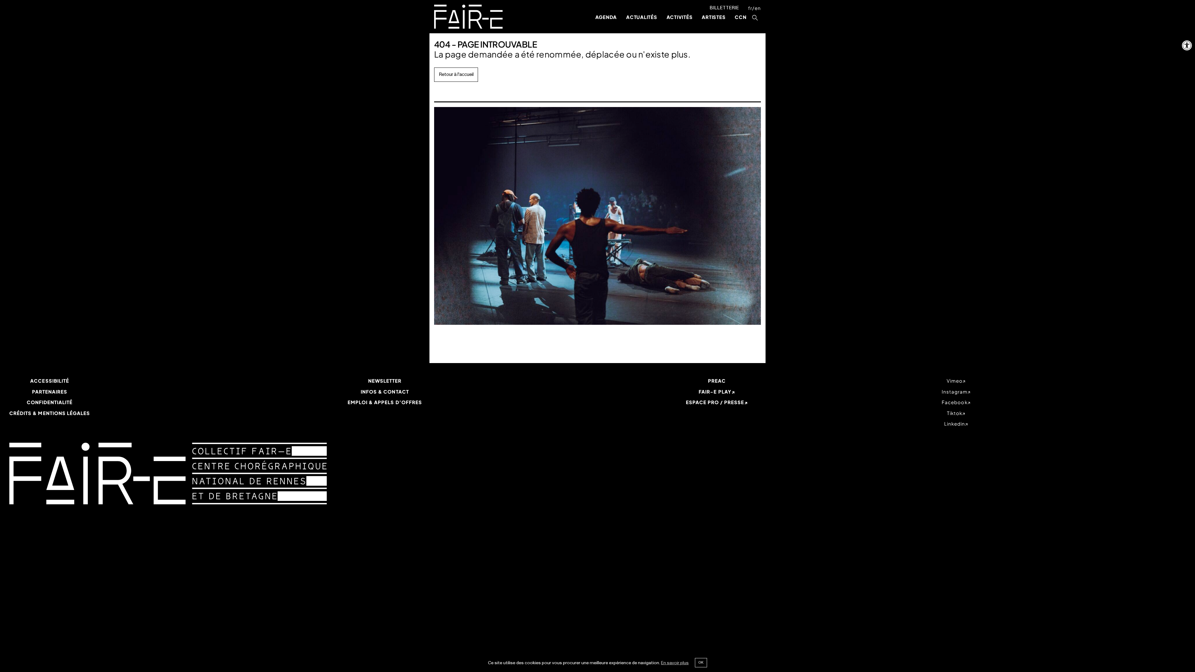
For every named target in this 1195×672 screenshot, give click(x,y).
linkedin (954, 424)
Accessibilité (49, 381)
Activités (680, 17)
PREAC (717, 381)
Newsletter (385, 381)
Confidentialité (50, 402)
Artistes (713, 17)
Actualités (641, 17)
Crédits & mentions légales (49, 413)
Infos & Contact (385, 391)
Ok (700, 662)
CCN (740, 17)
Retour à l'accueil (456, 74)
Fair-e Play (715, 391)
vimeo (955, 381)
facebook (954, 402)
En (758, 8)
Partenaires (50, 391)
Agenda (606, 17)
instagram (955, 391)
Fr (750, 8)
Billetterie (724, 8)
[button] (1187, 45)
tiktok (954, 413)
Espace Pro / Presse (715, 402)
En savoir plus (675, 663)
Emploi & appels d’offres (385, 402)
